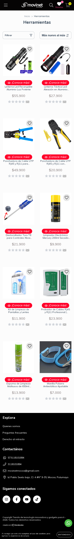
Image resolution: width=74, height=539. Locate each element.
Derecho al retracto (14, 439)
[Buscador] (51, 5)
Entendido (64, 534)
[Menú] (6, 5)
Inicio (27, 16)
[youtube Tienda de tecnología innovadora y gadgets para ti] (27, 499)
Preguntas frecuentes (15, 432)
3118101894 (15, 464)
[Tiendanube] (13, 525)
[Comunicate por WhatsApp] (68, 523)
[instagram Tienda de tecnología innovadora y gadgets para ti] (6, 499)
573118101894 (16, 457)
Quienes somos (11, 426)
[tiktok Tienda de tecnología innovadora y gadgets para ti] (37, 499)
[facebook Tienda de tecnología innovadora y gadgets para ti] (16, 499)
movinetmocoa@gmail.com (23, 470)
